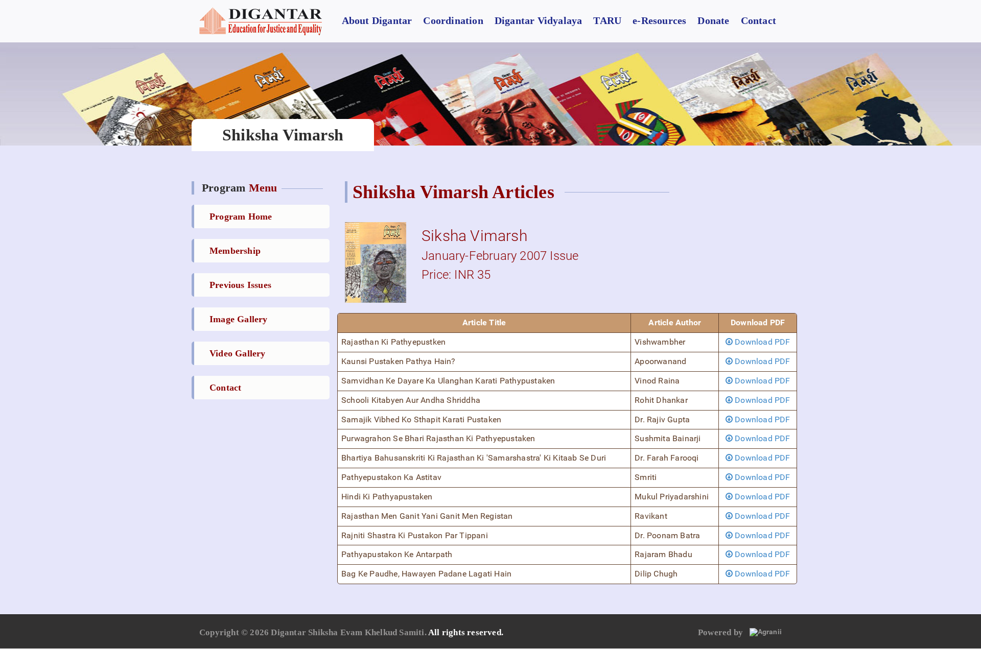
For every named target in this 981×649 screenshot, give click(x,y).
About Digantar (377, 20)
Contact (758, 20)
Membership (235, 251)
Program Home (240, 216)
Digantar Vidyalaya (538, 20)
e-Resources (659, 20)
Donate (713, 20)
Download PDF (761, 342)
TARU (607, 20)
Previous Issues (240, 285)
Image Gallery (238, 319)
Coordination (453, 20)
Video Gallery (237, 353)
